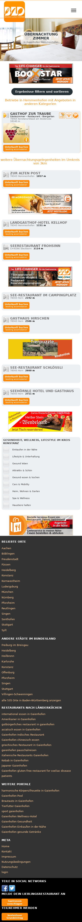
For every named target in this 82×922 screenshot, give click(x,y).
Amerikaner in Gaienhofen (19, 719)
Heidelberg (9, 570)
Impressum (9, 856)
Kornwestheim (11, 580)
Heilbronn (8, 655)
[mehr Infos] (16, 133)
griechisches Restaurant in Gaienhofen (26, 745)
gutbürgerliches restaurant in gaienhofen (28, 724)
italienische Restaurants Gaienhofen (25, 755)
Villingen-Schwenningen (17, 694)
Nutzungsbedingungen (16, 861)
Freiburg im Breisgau (15, 645)
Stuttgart (7, 624)
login (5, 872)
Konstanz (7, 575)
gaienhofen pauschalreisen (19, 750)
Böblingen (8, 553)
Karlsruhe (8, 661)
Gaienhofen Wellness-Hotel (19, 816)
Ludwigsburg (10, 586)
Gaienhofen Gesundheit (17, 821)
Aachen (6, 548)
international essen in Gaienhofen (23, 714)
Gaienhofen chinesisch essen (20, 739)
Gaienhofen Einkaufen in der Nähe (24, 826)
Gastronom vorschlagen (14, 902)
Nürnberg (8, 597)
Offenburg (8, 672)
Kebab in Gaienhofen (15, 760)
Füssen (6, 564)
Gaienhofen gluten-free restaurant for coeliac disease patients (36, 773)
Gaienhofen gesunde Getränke (21, 831)
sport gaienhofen (12, 811)
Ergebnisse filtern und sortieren (42, 91)
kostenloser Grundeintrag (15, 916)
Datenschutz (10, 866)
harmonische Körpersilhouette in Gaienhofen (30, 790)
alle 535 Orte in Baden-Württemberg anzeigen (31, 700)
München (7, 591)
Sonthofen (8, 619)
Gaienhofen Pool (12, 795)
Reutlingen (8, 608)
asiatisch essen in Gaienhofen (21, 729)
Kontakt (7, 851)
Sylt (4, 630)
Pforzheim (8, 602)
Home (5, 846)
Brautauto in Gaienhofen (17, 800)
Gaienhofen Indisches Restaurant (23, 734)
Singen (6, 613)
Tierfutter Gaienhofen (15, 806)
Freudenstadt (10, 559)
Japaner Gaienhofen (14, 765)
